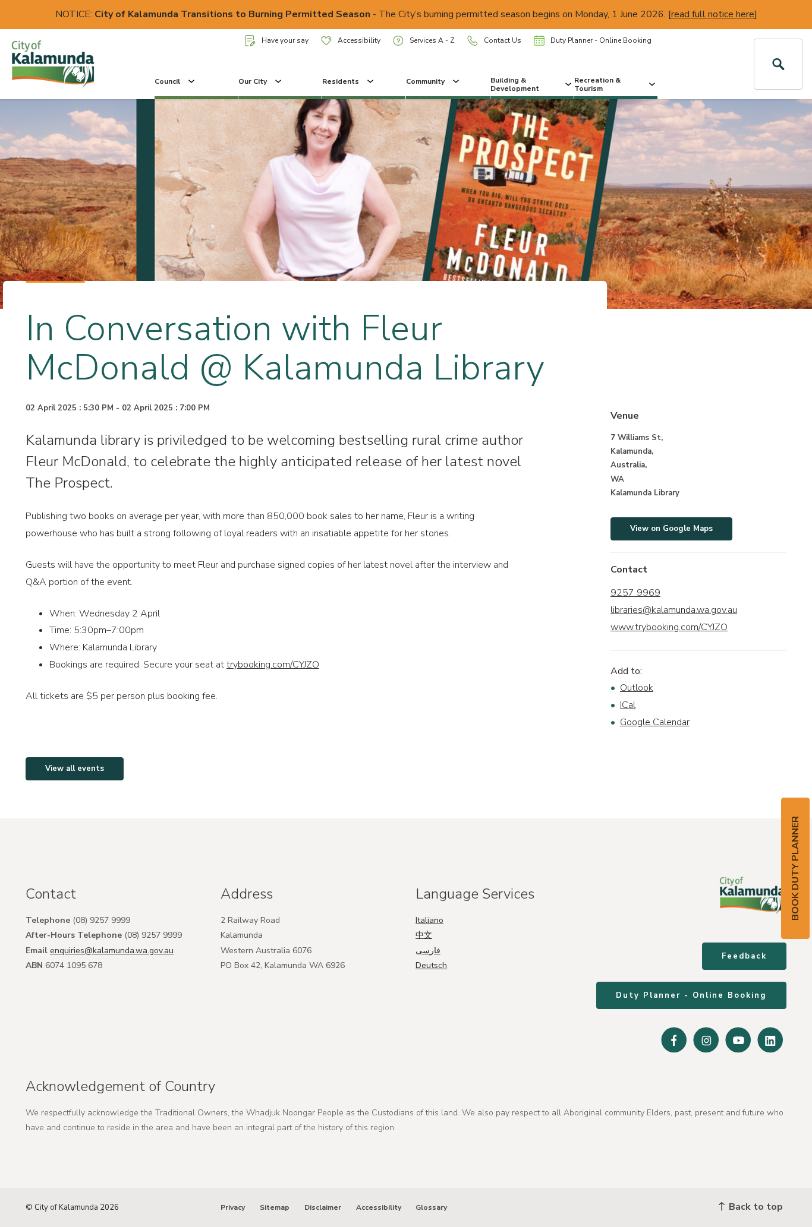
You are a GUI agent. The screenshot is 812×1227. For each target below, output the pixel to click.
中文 (424, 935)
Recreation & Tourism (597, 84)
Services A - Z (432, 40)
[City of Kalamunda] (68, 64)
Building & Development (514, 84)
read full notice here (712, 14)
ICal (627, 704)
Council (167, 81)
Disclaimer (322, 1207)
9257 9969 (635, 592)
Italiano (429, 920)
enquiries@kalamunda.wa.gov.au (112, 950)
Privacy (233, 1207)
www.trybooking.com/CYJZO (669, 627)
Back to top (754, 1206)
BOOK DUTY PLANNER (795, 868)
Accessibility (359, 40)
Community (425, 81)
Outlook (636, 687)
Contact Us (502, 40)
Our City (252, 81)
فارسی (428, 950)
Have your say (285, 40)
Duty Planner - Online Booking (601, 40)
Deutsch (431, 965)
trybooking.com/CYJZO (272, 664)
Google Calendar (655, 722)
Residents (340, 81)
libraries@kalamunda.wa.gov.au (673, 609)
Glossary (431, 1207)
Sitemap (274, 1207)
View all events (74, 768)
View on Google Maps (671, 528)
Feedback (744, 956)
